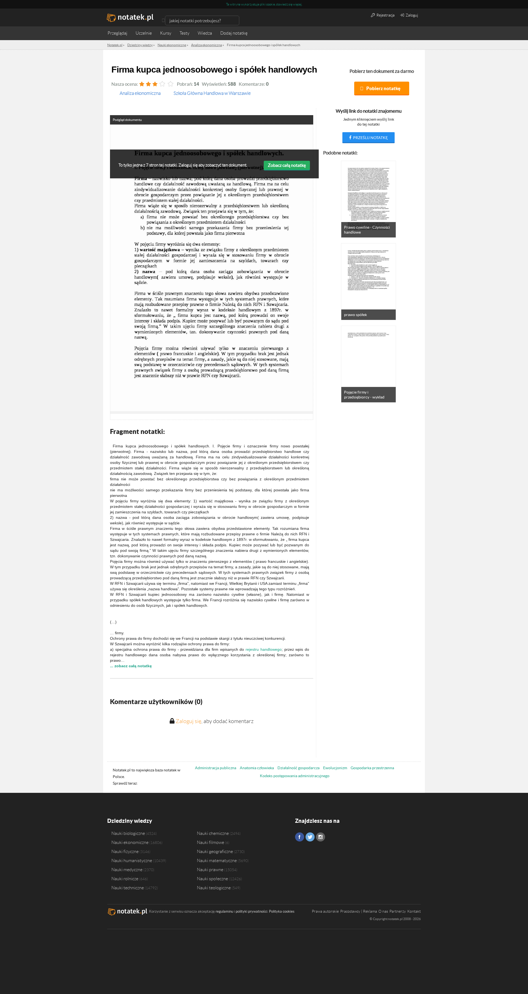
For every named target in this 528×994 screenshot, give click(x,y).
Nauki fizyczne (125, 851)
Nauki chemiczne (213, 833)
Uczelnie (144, 33)
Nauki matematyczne (217, 860)
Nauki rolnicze (124, 878)
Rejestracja (385, 15)
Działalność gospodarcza (298, 768)
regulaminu (224, 911)
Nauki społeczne (212, 878)
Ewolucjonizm (335, 768)
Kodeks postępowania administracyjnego (294, 776)
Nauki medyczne (126, 869)
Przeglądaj (117, 33)
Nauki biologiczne (128, 833)
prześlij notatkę (370, 137)
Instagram (320, 836)
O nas (383, 911)
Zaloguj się (188, 721)
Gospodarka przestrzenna (372, 768)
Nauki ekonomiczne (129, 842)
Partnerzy (397, 911)
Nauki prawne (210, 869)
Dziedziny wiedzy (129, 821)
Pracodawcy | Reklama (358, 911)
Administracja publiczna (215, 768)
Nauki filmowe (210, 842)
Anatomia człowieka (257, 768)
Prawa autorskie (325, 911)
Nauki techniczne (127, 887)
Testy (184, 33)
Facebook (299, 836)
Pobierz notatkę (383, 88)
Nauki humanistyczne (131, 860)
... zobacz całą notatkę (131, 666)
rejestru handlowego (264, 649)
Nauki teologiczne (214, 887)
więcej (297, 4)
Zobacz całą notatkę (287, 165)
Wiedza (205, 33)
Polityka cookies (282, 911)
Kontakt (414, 911)
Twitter (310, 836)
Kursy (165, 33)
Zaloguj (411, 15)
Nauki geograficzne (215, 851)
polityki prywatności (251, 911)
